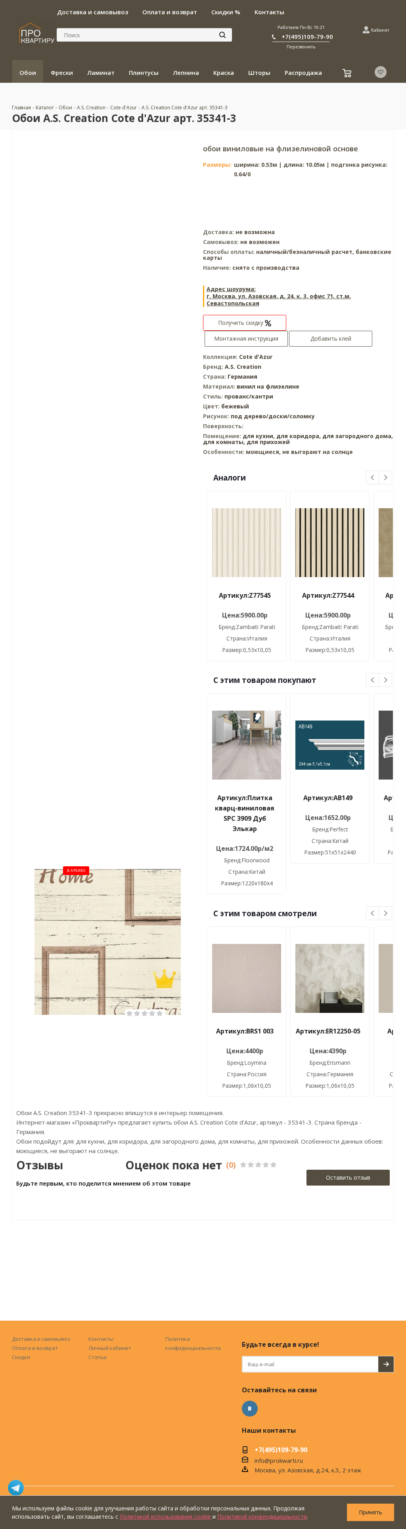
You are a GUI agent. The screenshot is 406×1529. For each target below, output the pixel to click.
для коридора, (298, 436)
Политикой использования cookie (165, 1516)
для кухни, (259, 436)
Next (385, 478)
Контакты (100, 1338)
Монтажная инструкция (246, 338)
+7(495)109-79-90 (307, 36)
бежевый (235, 406)
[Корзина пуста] (348, 74)
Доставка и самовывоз (41, 1338)
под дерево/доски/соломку (273, 416)
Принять (370, 1512)
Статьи (97, 1357)
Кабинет (380, 30)
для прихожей (268, 442)
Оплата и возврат (35, 1348)
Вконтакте (250, 1409)
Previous (372, 478)
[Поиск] (222, 35)
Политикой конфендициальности (262, 1516)
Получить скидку (241, 322)
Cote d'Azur (255, 356)
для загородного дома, (357, 436)
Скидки (21, 1357)
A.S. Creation (243, 366)
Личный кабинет (109, 1348)
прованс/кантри (248, 396)
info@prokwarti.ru (279, 1460)
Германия (242, 376)
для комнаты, (224, 442)
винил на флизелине (268, 386)
